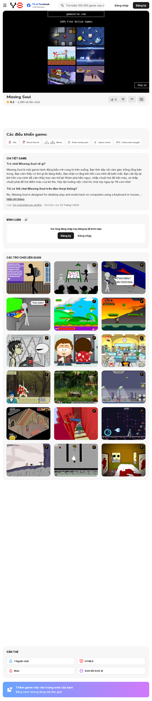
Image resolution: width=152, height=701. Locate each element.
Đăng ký (141, 5)
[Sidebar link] (5, 5)
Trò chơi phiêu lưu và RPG (27, 205)
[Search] (61, 5)
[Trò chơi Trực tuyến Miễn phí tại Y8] (16, 5)
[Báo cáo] (132, 99)
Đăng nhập (121, 5)
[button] (15, 199)
